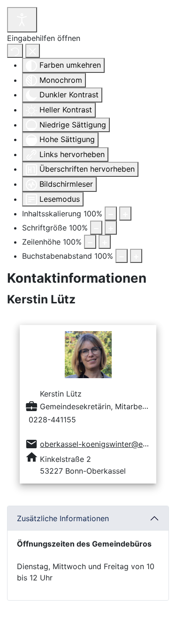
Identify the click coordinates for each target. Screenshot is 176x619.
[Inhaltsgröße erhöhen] (125, 213)
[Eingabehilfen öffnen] (22, 19)
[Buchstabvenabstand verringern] (121, 256)
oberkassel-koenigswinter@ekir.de (101, 444)
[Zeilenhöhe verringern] (90, 242)
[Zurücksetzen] (15, 51)
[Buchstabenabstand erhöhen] (136, 256)
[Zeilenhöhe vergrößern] (105, 242)
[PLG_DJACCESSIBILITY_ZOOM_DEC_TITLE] (111, 213)
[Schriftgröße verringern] (96, 228)
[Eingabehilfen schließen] (32, 51)
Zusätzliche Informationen (63, 518)
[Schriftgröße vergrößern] (111, 228)
